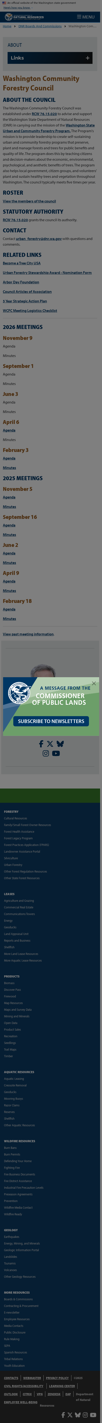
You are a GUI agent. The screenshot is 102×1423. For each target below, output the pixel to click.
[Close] (94, 683)
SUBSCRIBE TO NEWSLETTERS (51, 721)
